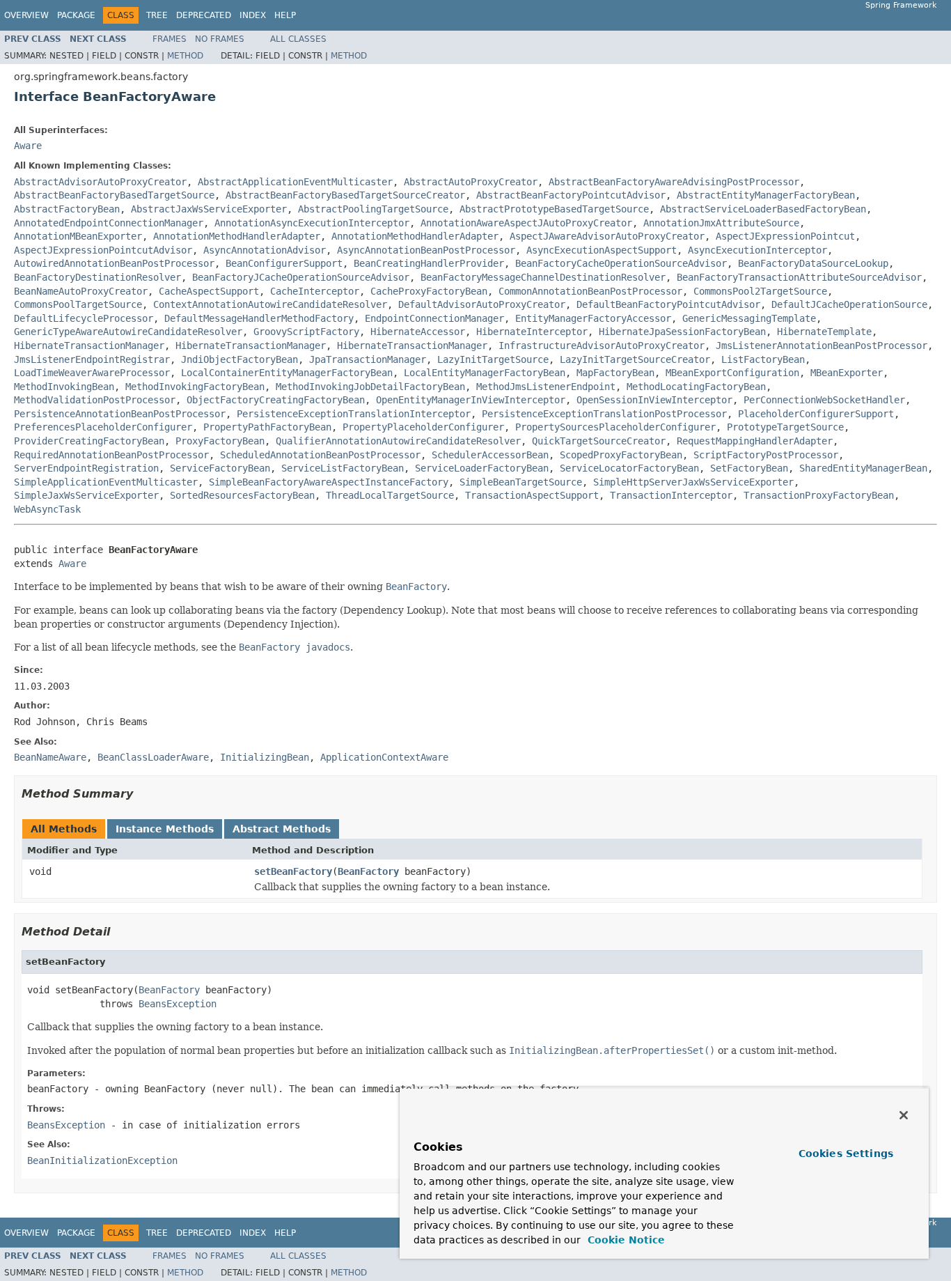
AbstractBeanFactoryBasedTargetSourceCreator (345, 195)
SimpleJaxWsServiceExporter (86, 495)
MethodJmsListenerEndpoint (545, 386)
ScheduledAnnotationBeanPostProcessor (320, 454)
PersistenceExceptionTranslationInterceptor (354, 413)
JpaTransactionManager (367, 359)
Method (185, 56)
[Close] (903, 1115)
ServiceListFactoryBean (342, 468)
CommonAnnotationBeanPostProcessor (590, 291)
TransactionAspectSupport (532, 495)
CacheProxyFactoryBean (428, 291)
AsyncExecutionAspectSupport (601, 250)
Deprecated (203, 15)
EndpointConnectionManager (434, 318)
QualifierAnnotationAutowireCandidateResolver (398, 441)
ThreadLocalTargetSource (390, 495)
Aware (28, 145)
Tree (157, 15)
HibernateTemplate (824, 331)
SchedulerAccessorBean (490, 454)
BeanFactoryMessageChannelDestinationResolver (543, 277)
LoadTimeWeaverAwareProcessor (92, 372)
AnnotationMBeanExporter (78, 236)
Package (76, 15)
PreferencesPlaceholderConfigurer (103, 427)
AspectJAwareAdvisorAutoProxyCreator (607, 236)
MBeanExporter (846, 372)
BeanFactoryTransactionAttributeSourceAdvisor (799, 277)
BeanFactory (368, 871)
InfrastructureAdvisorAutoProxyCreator (601, 345)
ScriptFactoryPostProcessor (765, 454)
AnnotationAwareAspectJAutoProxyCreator (526, 222)
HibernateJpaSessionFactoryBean (682, 331)
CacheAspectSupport (209, 291)
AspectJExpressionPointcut (785, 236)
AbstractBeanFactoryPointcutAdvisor (571, 195)
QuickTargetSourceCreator (599, 441)
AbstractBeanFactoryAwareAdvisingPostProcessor (674, 181)
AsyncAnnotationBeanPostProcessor (426, 250)
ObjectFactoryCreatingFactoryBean (276, 399)
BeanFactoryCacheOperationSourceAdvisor (621, 263)
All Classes (298, 39)
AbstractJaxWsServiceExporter (209, 209)
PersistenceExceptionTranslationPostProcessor (604, 413)
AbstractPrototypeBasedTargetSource (554, 209)
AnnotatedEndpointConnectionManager (108, 222)
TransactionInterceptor (671, 495)
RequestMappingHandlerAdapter (755, 441)
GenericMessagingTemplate (749, 318)
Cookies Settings (846, 1153)
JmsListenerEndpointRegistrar (92, 359)
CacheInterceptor (314, 291)
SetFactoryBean (749, 468)
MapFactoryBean (615, 372)
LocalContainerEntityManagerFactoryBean (287, 372)
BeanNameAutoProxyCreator (81, 291)
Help (285, 15)
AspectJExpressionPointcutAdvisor (103, 250)
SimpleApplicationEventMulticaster (106, 482)
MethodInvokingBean (64, 386)
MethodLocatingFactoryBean (696, 386)
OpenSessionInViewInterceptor (654, 399)
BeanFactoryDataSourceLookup (813, 263)
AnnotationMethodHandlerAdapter (236, 236)
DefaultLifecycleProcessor (83, 318)
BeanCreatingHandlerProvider (429, 263)
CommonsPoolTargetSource (78, 304)
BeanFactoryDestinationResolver (97, 277)
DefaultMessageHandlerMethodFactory (259, 318)
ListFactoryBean (763, 359)
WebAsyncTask (47, 509)
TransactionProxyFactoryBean (819, 495)
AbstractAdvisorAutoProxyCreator (100, 181)
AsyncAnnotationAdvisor (264, 250)
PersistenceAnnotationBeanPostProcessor (120, 413)
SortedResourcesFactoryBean (242, 495)
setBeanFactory (293, 871)
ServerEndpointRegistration (86, 468)
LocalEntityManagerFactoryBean (484, 372)
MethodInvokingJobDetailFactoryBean (370, 386)
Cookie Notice (624, 1239)
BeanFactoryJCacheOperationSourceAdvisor (300, 277)
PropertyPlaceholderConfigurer (423, 427)
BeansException (178, 1003)
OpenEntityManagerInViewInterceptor (470, 399)
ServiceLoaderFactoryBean (482, 468)
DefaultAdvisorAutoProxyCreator (481, 304)
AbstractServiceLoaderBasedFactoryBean (763, 209)
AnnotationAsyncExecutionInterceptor (311, 222)
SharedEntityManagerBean (863, 468)
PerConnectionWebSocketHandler (824, 399)
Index (252, 15)
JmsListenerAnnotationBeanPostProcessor (821, 345)
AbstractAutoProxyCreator (470, 181)
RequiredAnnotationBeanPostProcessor (111, 454)
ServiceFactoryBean (220, 468)
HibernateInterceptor (532, 331)
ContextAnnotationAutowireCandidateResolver (270, 304)
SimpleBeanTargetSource (520, 482)
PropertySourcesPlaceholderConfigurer (615, 427)
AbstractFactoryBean (67, 209)
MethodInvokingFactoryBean (195, 386)
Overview (26, 15)
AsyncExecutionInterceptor (757, 250)
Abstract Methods (282, 828)
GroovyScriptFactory (306, 331)
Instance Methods (165, 828)
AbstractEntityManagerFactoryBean (766, 195)
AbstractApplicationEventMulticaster (295, 181)
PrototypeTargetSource (785, 427)
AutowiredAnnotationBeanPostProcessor (114, 263)
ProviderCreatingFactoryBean (89, 441)
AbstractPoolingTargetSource (373, 209)
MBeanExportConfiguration (732, 372)
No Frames (219, 39)
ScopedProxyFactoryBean (621, 454)
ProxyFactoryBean (220, 441)
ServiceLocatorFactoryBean (629, 468)
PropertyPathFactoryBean (267, 427)
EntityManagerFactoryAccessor (593, 318)
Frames (169, 39)
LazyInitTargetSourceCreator (635, 359)
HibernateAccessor (417, 331)
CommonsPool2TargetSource (760, 291)
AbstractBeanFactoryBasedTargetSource (114, 195)
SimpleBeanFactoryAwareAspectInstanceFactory (328, 482)
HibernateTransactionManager (89, 345)
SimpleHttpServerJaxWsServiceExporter (693, 482)
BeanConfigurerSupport (284, 263)
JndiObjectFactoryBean (239, 359)
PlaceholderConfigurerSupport (816, 413)
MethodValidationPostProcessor (94, 399)
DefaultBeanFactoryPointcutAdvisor (668, 304)
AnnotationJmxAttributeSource (721, 222)
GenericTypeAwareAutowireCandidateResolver (128, 331)
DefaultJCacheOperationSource (849, 304)
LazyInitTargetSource (493, 359)
